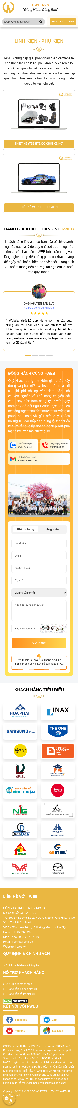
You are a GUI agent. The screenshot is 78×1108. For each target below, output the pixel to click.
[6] (58, 750)
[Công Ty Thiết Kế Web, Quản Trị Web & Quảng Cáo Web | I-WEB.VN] (8, 7)
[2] (58, 711)
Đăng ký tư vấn (63, 21)
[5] (20, 750)
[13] (20, 809)
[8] (58, 770)
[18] (20, 829)
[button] (28, 355)
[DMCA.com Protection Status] (15, 1001)
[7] (20, 770)
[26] (58, 869)
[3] (20, 731)
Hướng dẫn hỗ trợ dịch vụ (20, 994)
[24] (20, 869)
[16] (58, 809)
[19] (58, 829)
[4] (58, 731)
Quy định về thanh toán (18, 984)
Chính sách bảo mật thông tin (22, 965)
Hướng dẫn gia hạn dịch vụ (21, 989)
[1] (20, 711)
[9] (20, 790)
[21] (20, 849)
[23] (58, 849)
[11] (58, 790)
